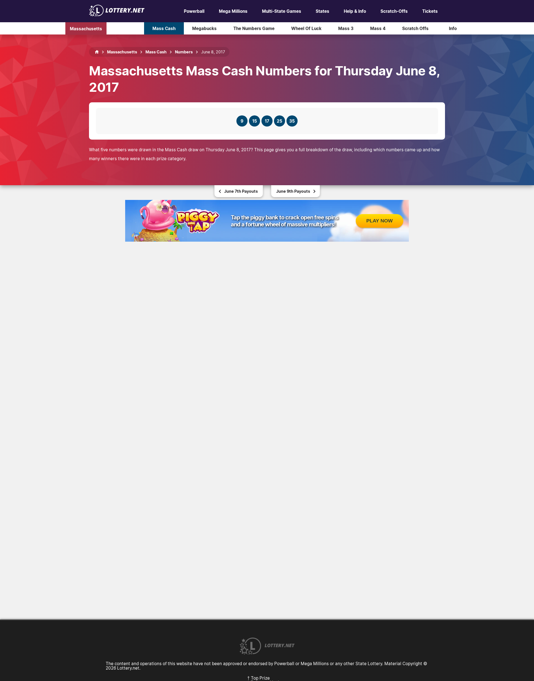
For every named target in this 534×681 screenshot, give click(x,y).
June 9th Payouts (293, 191)
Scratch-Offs (394, 11)
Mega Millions (233, 11)
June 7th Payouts (241, 191)
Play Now (379, 221)
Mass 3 (345, 28)
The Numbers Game (254, 28)
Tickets (430, 11)
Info (453, 28)
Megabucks (204, 28)
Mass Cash (163, 28)
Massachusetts (86, 28)
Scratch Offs (415, 28)
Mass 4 (377, 28)
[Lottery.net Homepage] (97, 52)
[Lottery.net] (117, 15)
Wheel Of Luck (306, 28)
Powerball (194, 11)
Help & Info (355, 11)
